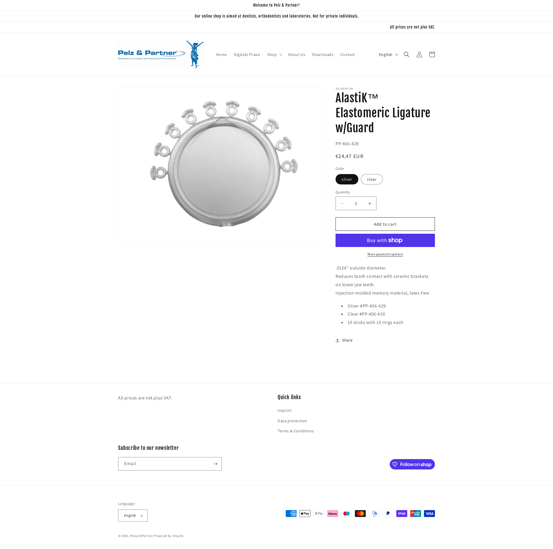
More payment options (385, 254)
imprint (284, 410)
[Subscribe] (215, 464)
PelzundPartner (142, 536)
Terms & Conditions (296, 430)
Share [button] (347, 340)
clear (372, 179)
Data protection (292, 420)
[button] (274, 54)
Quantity (343, 192)
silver (347, 179)
